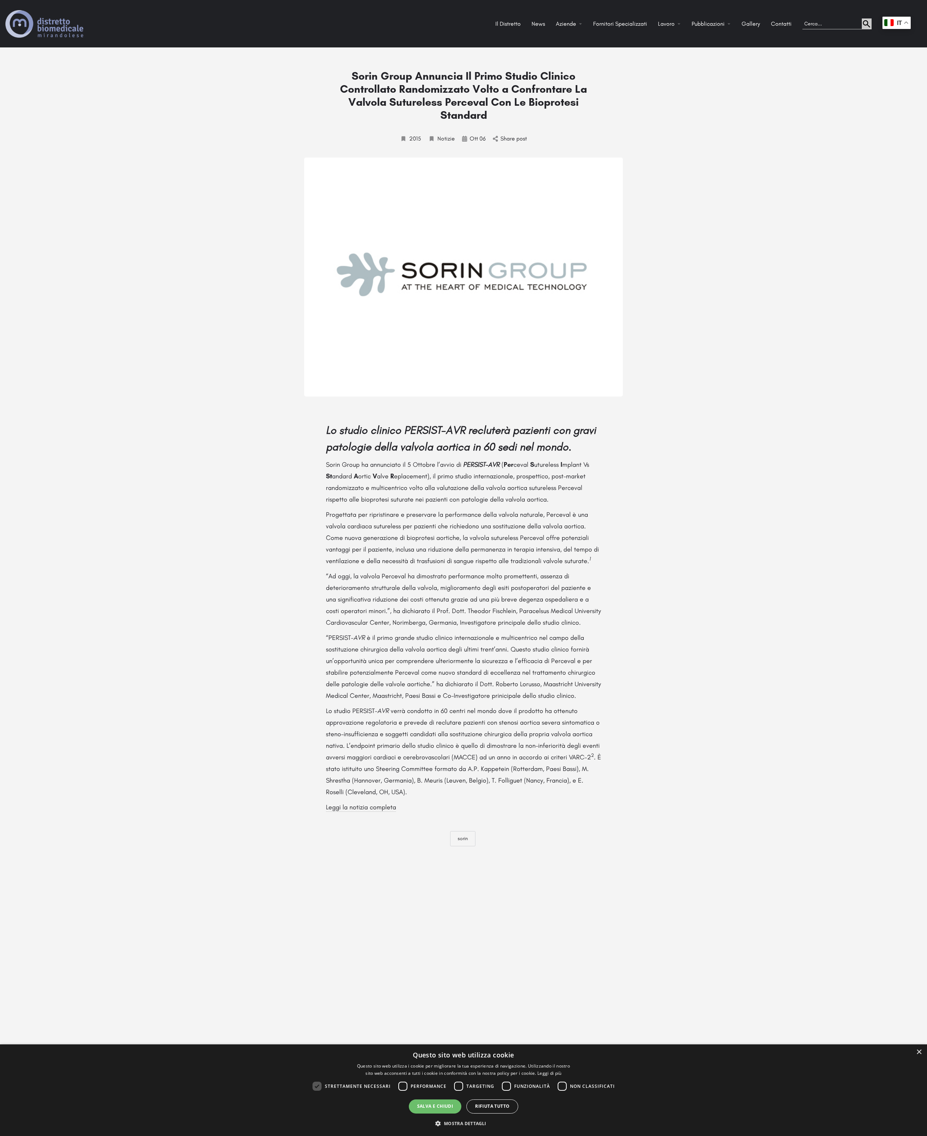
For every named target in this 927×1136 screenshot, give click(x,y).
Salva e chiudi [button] (435, 1106)
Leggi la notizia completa (361, 807)
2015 (415, 138)
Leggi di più (549, 1073)
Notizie (446, 138)
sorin (463, 838)
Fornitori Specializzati (620, 23)
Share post (513, 138)
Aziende (566, 23)
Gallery (751, 23)
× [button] (919, 1052)
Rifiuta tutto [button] (492, 1106)
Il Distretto (508, 23)
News (538, 23)
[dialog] (463, 1090)
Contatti (781, 23)
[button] (463, 1123)
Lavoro (666, 23)
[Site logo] (45, 23)
